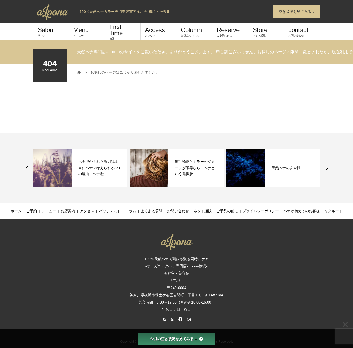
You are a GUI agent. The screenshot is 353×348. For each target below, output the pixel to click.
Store (260, 31)
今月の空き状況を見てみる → (174, 338)
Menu (81, 31)
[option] (80, 168)
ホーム (16, 211)
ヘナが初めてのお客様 (301, 211)
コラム (130, 211)
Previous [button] (26, 168)
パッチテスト (110, 211)
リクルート (333, 211)
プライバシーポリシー (261, 211)
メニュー (49, 211)
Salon (45, 31)
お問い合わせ (178, 211)
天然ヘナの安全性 (286, 168)
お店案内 (68, 211)
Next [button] (326, 168)
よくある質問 (152, 211)
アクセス (87, 211)
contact (298, 31)
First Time (116, 31)
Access (155, 31)
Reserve (228, 31)
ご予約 (31, 211)
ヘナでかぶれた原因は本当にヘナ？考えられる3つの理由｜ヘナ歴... (99, 168)
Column (191, 31)
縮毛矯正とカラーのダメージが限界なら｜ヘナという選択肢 (195, 168)
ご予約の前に (227, 211)
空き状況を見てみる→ (297, 12)
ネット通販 (203, 211)
